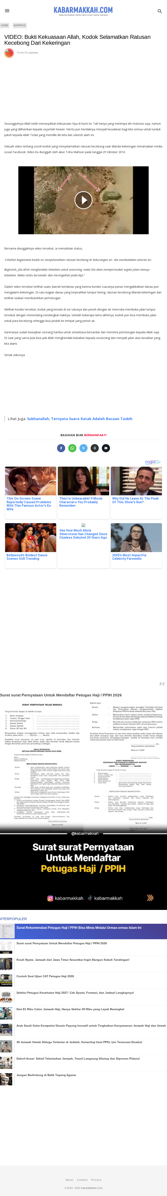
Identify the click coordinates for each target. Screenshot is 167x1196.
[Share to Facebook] (61, 448)
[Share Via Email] (106, 448)
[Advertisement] (83, 88)
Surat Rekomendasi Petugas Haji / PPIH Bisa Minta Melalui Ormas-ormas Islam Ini (78, 927)
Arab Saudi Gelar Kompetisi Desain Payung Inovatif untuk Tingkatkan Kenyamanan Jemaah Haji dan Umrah (91, 1025)
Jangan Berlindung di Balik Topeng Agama (46, 1075)
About (70, 1180)
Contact (82, 1180)
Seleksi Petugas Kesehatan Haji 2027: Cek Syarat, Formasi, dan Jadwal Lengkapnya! (75, 992)
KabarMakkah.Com (91, 1188)
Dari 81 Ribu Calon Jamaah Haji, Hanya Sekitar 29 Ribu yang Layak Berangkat (70, 1009)
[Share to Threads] (95, 448)
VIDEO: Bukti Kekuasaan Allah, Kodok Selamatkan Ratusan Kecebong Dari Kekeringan (77, 40)
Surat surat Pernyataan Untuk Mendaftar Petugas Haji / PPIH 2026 (61, 695)
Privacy (96, 1180)
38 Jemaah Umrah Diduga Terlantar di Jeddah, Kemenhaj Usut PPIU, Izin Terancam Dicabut (79, 1042)
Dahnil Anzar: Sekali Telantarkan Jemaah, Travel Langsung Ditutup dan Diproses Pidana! (78, 1058)
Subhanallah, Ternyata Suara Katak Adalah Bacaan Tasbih (79, 418)
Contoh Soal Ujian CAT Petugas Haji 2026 (45, 976)
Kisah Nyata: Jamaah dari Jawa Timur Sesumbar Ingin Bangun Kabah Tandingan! (73, 959)
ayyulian (33, 52)
